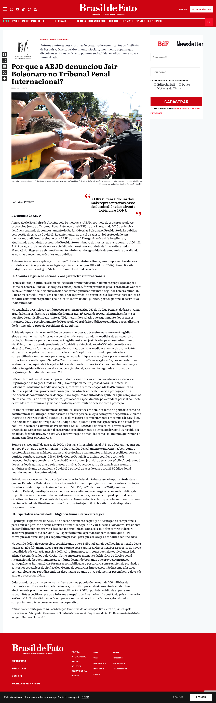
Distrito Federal (99, 663)
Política (81, 21)
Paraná (116, 652)
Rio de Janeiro (119, 663)
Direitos (114, 21)
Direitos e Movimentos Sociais (54, 39)
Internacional (97, 21)
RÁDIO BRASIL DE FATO (34, 21)
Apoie (6, 21)
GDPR (85, 697)
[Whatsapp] (29, 9)
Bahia (95, 652)
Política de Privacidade (26, 683)
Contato (17, 675)
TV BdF (16, 21)
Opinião (140, 21)
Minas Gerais (98, 669)
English (183, 9)
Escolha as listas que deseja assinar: (170, 80)
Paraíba (96, 674)
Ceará (95, 658)
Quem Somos (154, 21)
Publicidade (19, 668)
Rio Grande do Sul (120, 669)
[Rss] (35, 9)
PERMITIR (201, 697)
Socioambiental (79, 671)
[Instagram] (11, 9)
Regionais (60, 21)
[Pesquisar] (209, 22)
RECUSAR (178, 697)
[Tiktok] (23, 9)
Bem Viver (127, 21)
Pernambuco (118, 658)
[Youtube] (17, 9)
